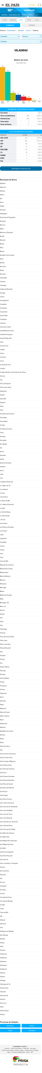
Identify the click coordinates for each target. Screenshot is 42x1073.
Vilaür (2, 1007)
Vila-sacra (3, 1003)
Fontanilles (3, 417)
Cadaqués (3, 285)
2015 (29, 20)
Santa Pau (3, 772)
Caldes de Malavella (6, 289)
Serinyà (2, 867)
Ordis (1, 621)
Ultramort (3, 924)
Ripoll (1, 720)
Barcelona (10, 1026)
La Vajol (2, 508)
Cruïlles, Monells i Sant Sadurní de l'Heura (13, 372)
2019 (4, 20)
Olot (1, 618)
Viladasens (3, 965)
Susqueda (3, 886)
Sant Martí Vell (4, 837)
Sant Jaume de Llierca (7, 803)
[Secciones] (2, 5)
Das (1, 380)
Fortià (2, 433)
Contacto (6, 1048)
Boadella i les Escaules (7, 255)
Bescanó (2, 240)
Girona (2, 451)
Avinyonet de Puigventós (7, 217)
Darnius (2, 376)
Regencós (3, 708)
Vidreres (2, 950)
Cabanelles (3, 278)
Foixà (1, 410)
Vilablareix (3, 958)
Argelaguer (3, 213)
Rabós (2, 704)
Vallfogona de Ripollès (7, 931)
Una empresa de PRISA (20, 1059)
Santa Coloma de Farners (8, 754)
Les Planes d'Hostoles (7, 527)
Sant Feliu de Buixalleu (7, 780)
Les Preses (3, 531)
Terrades (3, 890)
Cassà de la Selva (5, 327)
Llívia (1, 557)
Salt (1, 750)
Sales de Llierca (5, 746)
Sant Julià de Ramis (6, 825)
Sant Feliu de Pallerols (7, 788)
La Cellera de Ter (5, 485)
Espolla (2, 395)
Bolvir (2, 259)
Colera (2, 353)
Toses (2, 908)
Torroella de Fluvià (6, 897)
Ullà (1, 916)
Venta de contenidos (16, 1048)
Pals (1, 652)
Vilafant (2, 976)
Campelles (3, 304)
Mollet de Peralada (6, 595)
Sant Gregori (4, 795)
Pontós (2, 682)
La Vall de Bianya (5, 512)
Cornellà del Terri (5, 365)
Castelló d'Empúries (6, 334)
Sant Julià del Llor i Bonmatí (9, 822)
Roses (2, 738)
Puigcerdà (3, 693)
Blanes (2, 251)
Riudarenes (3, 723)
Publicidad (26, 1048)
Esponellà (3, 399)
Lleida (10, 1030)
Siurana (2, 882)
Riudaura (3, 727)
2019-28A (13, 20)
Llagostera (3, 538)
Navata (2, 610)
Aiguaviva (3, 187)
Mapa (37, 15)
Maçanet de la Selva (6, 568)
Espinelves (3, 391)
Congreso (10, 25)
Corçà (2, 361)
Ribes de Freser (5, 712)
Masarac (2, 580)
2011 (37, 20)
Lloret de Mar (4, 561)
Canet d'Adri (4, 315)
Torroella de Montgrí (6, 901)
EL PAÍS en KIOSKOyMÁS (18, 1052)
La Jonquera (4, 489)
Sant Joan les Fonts (6, 814)
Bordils (2, 263)
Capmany (3, 323)
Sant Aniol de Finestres (7, 769)
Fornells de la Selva (6, 429)
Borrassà (3, 266)
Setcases (3, 874)
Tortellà (2, 905)
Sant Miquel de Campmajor (8, 840)
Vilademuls (3, 969)
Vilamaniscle (4, 995)
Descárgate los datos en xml (21, 168)
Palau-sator (3, 640)
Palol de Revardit (5, 648)
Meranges (3, 587)
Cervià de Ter (4, 346)
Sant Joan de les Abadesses (9, 806)
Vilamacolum (4, 988)
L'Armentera (4, 497)
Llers (1, 553)
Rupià (2, 742)
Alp (1, 198)
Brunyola (3, 274)
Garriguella (3, 444)
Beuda (2, 244)
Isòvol (2, 470)
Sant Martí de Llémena (7, 833)
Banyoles (3, 221)
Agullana (2, 183)
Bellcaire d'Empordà (6, 232)
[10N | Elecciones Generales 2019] (21, 10)
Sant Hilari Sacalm (6, 799)
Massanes (3, 584)
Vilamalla (3, 992)
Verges (2, 942)
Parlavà (2, 659)
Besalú (2, 236)
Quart (2, 697)
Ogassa (2, 614)
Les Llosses (3, 523)
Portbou (2, 689)
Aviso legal (33, 1048)
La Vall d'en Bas (5, 516)
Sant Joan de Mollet (6, 810)
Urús (1, 927)
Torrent (2, 893)
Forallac (2, 425)
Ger (1, 448)
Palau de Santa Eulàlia (7, 636)
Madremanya (4, 572)
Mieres (2, 591)
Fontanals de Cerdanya (7, 414)
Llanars (2, 546)
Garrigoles (3, 440)
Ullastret (2, 920)
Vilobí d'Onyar (4, 1010)
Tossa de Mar (4, 912)
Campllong (3, 308)
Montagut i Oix (4, 602)
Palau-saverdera (5, 644)
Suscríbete (31, 5)
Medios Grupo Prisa (21, 1064)
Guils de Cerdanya (5, 463)
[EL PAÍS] (12, 5)
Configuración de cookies (31, 1050)
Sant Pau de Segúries (7, 852)
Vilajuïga (2, 980)
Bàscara (2, 225)
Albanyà (2, 191)
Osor (1, 625)
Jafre (1, 474)
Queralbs (3, 701)
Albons (2, 195)
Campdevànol (4, 300)
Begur (2, 229)
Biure (1, 247)
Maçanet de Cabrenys (7, 565)
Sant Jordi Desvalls (6, 818)
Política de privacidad (8, 1050)
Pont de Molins (4, 678)
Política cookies (19, 1050)
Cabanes (2, 281)
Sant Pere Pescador (6, 856)
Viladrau (2, 973)
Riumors (2, 735)
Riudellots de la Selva (6, 731)
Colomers (3, 357)
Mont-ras (3, 606)
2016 (20, 20)
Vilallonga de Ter (5, 984)
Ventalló (2, 939)
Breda (2, 270)
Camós (2, 297)
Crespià (2, 368)
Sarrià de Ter (4, 859)
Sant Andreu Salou (6, 765)
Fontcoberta (4, 421)
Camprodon (3, 312)
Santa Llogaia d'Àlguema (8, 761)
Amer (1, 202)
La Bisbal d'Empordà (6, 482)
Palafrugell (3, 629)
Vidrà (1, 946)
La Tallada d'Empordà (7, 504)
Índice (28, 1052)
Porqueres (3, 686)
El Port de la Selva (5, 387)
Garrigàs (2, 436)
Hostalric (3, 467)
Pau (1, 663)
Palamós (2, 633)
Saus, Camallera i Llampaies (9, 863)
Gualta (2, 459)
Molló (1, 599)
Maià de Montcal (5, 576)
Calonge (2, 293)
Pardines (3, 655)
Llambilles (3, 542)
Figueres (2, 402)
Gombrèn (3, 455)
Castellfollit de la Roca (7, 331)
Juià (1, 478)
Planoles (2, 674)
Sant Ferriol (3, 791)
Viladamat (3, 961)
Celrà (1, 342)
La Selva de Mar (5, 501)
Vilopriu (2, 1014)
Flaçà (1, 406)
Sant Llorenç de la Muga (7, 829)
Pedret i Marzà (4, 667)
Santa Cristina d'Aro (6, 757)
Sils (1, 878)
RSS (32, 1052)
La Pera (2, 493)
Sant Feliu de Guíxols (6, 784)
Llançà (2, 550)
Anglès (2, 206)
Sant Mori (3, 848)
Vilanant (2, 999)
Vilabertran (3, 954)
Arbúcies (3, 210)
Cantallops (3, 319)
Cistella (2, 349)
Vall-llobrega (4, 935)
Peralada (3, 670)
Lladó (1, 535)
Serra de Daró (4, 871)
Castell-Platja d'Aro (6, 338)
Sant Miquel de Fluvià (6, 844)
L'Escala (2, 519)
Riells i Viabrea (4, 716)
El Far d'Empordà (5, 383)
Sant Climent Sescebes (7, 776)
